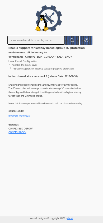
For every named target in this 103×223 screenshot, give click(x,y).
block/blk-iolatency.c (19, 115)
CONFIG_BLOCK (17, 132)
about (70, 218)
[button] (86, 40)
